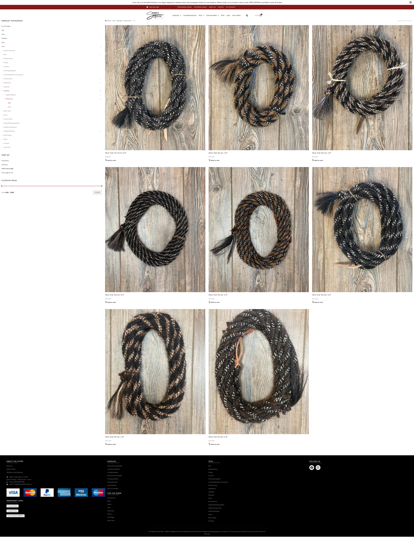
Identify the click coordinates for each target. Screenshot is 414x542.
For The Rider (211, 15)
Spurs (6, 139)
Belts (109, 501)
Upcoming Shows (200, 7)
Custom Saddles (189, 15)
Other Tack (7, 111)
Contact (221, 7)
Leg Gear (6, 87)
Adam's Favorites (9, 50)
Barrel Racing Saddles (114, 466)
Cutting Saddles (112, 472)
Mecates (120, 20)
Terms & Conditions (258, 531)
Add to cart (111, 160)
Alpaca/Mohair (11, 95)
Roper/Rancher (112, 482)
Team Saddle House (184, 7)
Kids (222, 15)
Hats (109, 507)
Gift (3, 30)
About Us (212, 7)
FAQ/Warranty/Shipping (14, 472)
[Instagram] (318, 467)
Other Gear (110, 520)
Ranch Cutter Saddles (114, 475)
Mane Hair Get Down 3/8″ (115, 153)
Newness (5, 165)
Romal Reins (8, 119)
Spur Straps (8, 135)
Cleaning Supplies (10, 70)
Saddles (175, 15)
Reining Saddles (112, 479)
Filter (97, 192)
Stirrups (6, 143)
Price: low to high (7, 169)
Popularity (5, 161)
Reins (5, 115)
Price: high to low (7, 173)
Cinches (6, 67)
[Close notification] (410, 2)
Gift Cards (236, 15)
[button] (247, 15)
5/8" (9, 107)
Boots (109, 504)
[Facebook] (311, 467)
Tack (200, 15)
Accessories (111, 498)
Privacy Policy (235, 531)
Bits (5, 54)
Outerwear (110, 511)
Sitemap (207, 534)
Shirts (109, 514)
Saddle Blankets (9, 131)
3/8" (9, 103)
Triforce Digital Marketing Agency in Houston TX (213, 531)
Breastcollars (8, 58)
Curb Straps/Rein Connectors (13, 75)
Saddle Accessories (10, 127)
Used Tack (7, 147)
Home (109, 20)
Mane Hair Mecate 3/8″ (218, 153)
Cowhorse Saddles (113, 469)
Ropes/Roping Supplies (12, 123)
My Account (230, 7)
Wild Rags (110, 517)
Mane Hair (127, 20)
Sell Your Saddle (112, 488)
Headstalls (7, 83)
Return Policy (10, 469)
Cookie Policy (245, 531)
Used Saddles (111, 485)
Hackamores (8, 79)
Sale (228, 15)
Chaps (6, 63)
